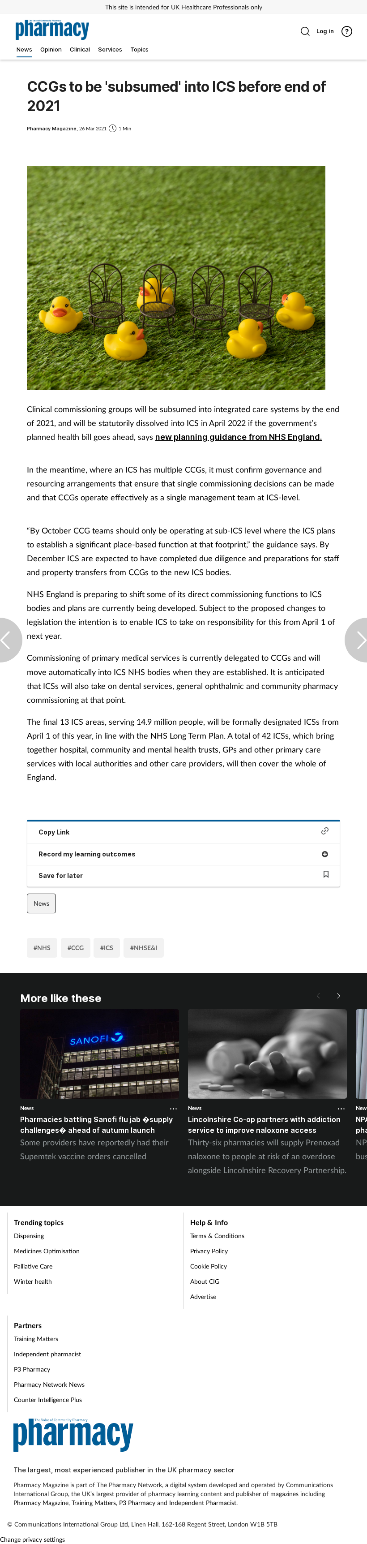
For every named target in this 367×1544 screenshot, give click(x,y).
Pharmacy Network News (49, 1384)
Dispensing (29, 1235)
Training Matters (36, 1338)
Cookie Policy (208, 1266)
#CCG (76, 947)
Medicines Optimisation (47, 1251)
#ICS (106, 947)
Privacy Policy (209, 1251)
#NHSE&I (143, 947)
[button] (338, 996)
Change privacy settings (32, 1539)
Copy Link (53, 832)
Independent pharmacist (47, 1354)
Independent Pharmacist (202, 1502)
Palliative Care (33, 1266)
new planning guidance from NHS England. (238, 437)
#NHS (42, 947)
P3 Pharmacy (32, 1369)
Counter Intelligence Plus (48, 1399)
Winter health (33, 1281)
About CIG (204, 1281)
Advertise (203, 1296)
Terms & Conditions (217, 1235)
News (41, 903)
